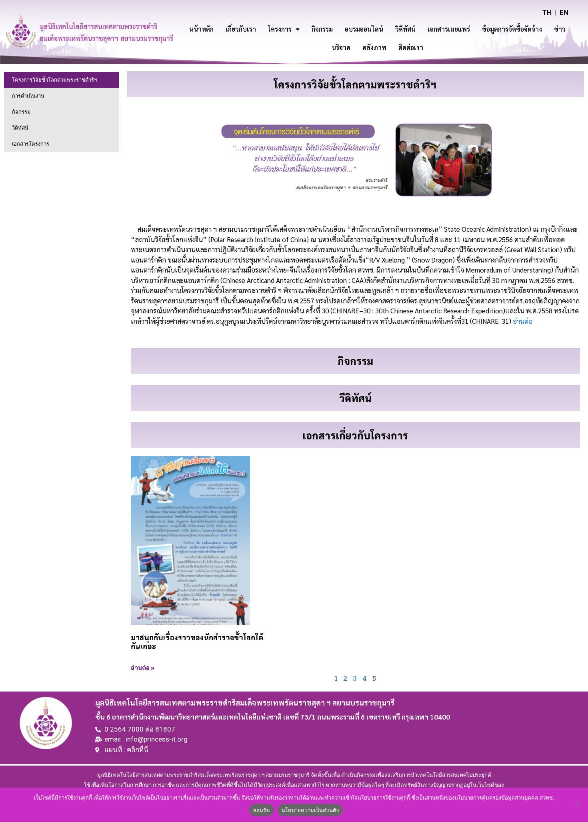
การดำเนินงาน (28, 96)
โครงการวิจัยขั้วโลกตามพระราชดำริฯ (54, 80)
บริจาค (341, 47)
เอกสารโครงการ (30, 144)
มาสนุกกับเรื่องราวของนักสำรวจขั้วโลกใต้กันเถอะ (197, 642)
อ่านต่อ (522, 321)
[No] (578, 805)
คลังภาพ (374, 47)
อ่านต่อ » (142, 667)
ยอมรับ (261, 810)
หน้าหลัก (201, 29)
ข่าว (560, 29)
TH (547, 12)
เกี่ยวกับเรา (241, 29)
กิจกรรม (322, 29)
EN (564, 12)
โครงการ (280, 29)
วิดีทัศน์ (405, 29)
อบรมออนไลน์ (364, 29)
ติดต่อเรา (410, 47)
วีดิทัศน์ (20, 128)
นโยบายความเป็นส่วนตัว (310, 810)
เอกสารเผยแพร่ (449, 29)
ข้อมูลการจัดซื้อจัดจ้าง (512, 29)
